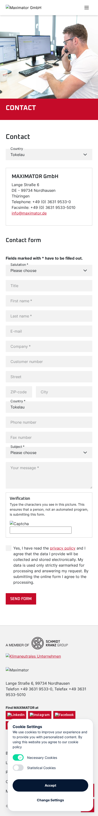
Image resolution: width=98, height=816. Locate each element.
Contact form (23, 240)
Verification (20, 498)
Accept (50, 785)
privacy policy (62, 548)
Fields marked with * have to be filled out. (44, 258)
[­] (63, 7)
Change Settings (50, 800)
